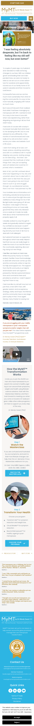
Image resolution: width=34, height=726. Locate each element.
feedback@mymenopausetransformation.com (17, 674)
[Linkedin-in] (15, 691)
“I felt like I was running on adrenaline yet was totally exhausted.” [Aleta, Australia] (16, 591)
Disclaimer (17, 701)
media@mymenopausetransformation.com (17, 679)
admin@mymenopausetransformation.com (17, 668)
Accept (17, 717)
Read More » (4, 569)
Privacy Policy (17, 698)
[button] (31, 18)
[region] (17, 715)
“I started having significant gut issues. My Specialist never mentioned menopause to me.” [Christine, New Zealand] (17, 582)
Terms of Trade (17, 696)
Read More (27, 712)
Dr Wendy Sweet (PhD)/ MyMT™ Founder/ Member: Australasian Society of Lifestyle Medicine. (14, 339)
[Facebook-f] (10, 691)
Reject (17, 722)
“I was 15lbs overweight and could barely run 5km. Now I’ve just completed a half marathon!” (17, 574)
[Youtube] (24, 691)
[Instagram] (19, 691)
